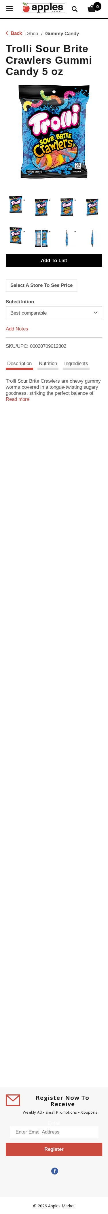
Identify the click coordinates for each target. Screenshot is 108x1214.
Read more (17, 399)
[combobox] (54, 313)
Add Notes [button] (17, 328)
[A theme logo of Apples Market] (43, 6)
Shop (32, 33)
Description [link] (19, 363)
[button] (16, 204)
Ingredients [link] (76, 363)
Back (15, 33)
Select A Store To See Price (41, 285)
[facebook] (54, 1171)
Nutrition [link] (48, 363)
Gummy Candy (62, 33)
